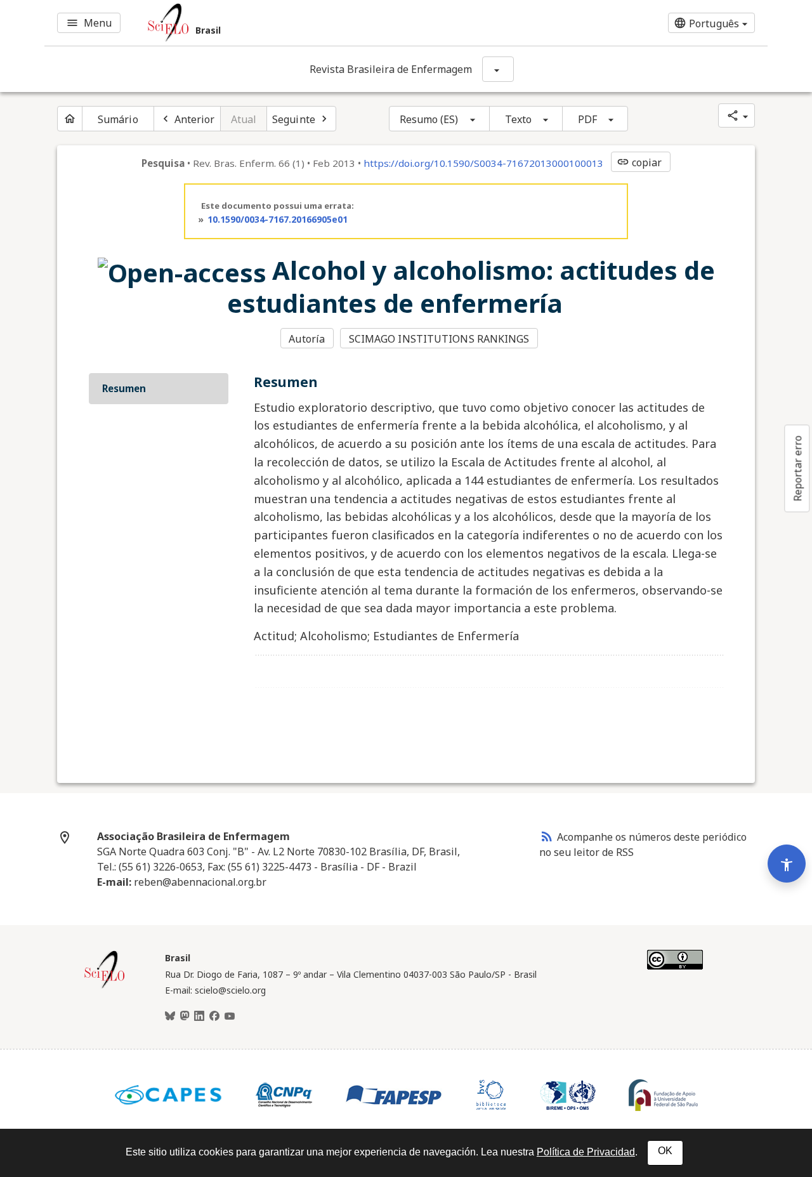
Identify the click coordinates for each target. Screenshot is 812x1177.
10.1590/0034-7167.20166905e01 (277, 219)
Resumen (124, 388)
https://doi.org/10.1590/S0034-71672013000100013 (483, 163)
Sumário (118, 119)
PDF (587, 119)
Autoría (307, 339)
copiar (639, 162)
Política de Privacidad (586, 1152)
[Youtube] (230, 1016)
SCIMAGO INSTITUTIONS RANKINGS (439, 339)
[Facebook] (214, 1016)
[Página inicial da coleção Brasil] (104, 987)
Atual (244, 119)
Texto (518, 119)
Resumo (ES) (429, 119)
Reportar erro (797, 468)
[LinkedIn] (199, 1016)
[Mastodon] (184, 1016)
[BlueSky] (170, 1016)
